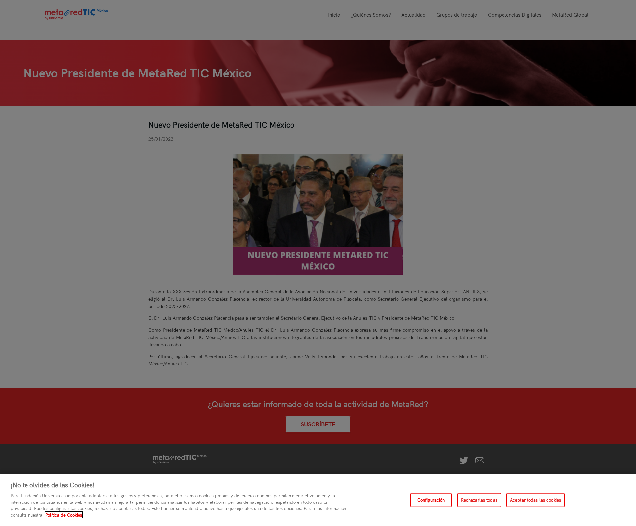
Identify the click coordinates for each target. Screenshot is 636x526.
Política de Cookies (63, 514)
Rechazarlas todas (479, 499)
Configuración (431, 499)
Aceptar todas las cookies (535, 499)
